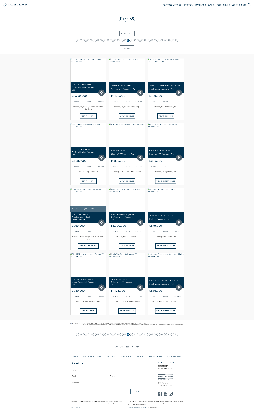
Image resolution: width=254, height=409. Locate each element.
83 (108, 40)
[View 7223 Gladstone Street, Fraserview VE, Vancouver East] (127, 70)
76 (84, 40)
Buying (211, 5)
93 (141, 40)
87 (121, 40)
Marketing (200, 5)
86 (118, 40)
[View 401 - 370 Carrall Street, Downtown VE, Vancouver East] (166, 135)
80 (98, 40)
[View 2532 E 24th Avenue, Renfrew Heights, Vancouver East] (88, 135)
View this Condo (166, 116)
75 (81, 40)
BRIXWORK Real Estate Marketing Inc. (137, 407)
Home (75, 356)
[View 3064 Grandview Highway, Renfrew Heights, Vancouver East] (127, 200)
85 (114, 40)
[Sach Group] (15, 7)
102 (173, 40)
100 (165, 40)
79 (94, 40)
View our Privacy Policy (76, 407)
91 (135, 40)
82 (104, 40)
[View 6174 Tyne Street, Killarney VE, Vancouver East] (127, 135)
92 (138, 40)
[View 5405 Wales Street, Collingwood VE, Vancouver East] (127, 265)
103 (176, 40)
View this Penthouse (165, 181)
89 (128, 40)
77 (87, 40)
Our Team (188, 5)
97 (155, 40)
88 (125, 40)
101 (169, 40)
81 (101, 40)
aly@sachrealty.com (165, 368)
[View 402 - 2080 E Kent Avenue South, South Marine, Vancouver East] (166, 265)
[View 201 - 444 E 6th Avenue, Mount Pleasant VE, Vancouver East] (88, 265)
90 (131, 40)
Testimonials (223, 5)
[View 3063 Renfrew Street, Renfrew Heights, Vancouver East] (88, 70)
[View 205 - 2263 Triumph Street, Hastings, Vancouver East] (166, 200)
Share (127, 48)
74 (77, 40)
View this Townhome (88, 246)
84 (111, 40)
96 (152, 40)
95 (148, 40)
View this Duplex (127, 311)
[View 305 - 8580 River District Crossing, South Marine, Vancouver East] (166, 70)
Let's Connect (239, 5)
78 (91, 40)
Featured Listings (92, 356)
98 (158, 40)
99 (162, 40)
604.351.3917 (163, 366)
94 (145, 40)
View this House (88, 116)
